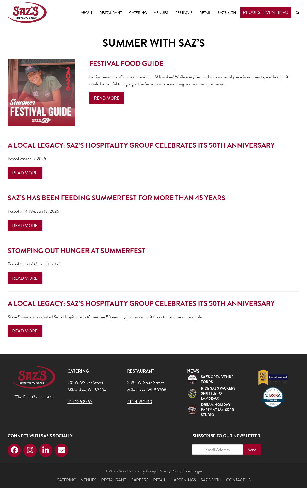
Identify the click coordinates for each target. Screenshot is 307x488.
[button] (297, 12)
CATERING (66, 480)
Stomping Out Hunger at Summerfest (76, 251)
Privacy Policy (170, 471)
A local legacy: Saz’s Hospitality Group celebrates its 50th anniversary (141, 145)
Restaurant (113, 480)
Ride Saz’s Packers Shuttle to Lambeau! (218, 393)
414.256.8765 (79, 401)
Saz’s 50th (211, 480)
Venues (88, 480)
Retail (159, 480)
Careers (139, 480)
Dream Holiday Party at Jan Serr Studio (217, 409)
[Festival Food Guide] (41, 91)
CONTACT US (238, 480)
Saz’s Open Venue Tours (217, 379)
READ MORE (106, 98)
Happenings (183, 480)
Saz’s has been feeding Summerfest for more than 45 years (116, 198)
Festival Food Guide (126, 63)
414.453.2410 (139, 401)
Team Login (193, 471)
